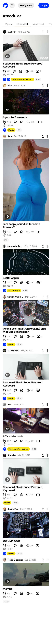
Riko (10, 86)
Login (44, 5)
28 (6, 601)
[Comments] (20, 71)
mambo (7, 588)
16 (25, 290)
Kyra (10, 136)
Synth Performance (15, 117)
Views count (38, 24)
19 (38, 79)
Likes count (22, 24)
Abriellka (12, 455)
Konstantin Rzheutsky (15, 246)
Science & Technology (22, 79)
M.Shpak (12, 32)
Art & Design (14, 290)
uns (9, 405)
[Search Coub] (12, 5)
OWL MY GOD (11, 540)
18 (19, 344)
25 (19, 553)
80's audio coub (13, 436)
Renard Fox (13, 509)
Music (11, 130)
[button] (4, 71)
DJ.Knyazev (13, 351)
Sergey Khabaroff (15, 297)
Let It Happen (11, 277)
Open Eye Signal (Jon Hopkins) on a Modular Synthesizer (24, 330)
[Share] (42, 32)
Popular (8, 24)
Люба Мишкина (15, 560)
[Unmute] (7, 56)
